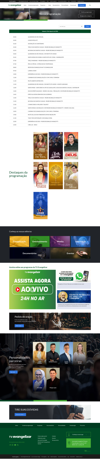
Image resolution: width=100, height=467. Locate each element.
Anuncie (54, 438)
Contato (54, 436)
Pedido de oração (41, 438)
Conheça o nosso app (77, 434)
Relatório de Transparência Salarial (44, 442)
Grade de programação (33, 5)
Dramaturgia (73, 5)
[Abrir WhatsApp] (97, 463)
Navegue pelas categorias (86, 16)
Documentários (56, 5)
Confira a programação (86, 12)
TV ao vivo (82, 5)
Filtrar (87, 26)
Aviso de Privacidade (42, 440)
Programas (42, 5)
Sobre (25, 5)
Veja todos (12, 372)
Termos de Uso (55, 440)
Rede (50, 5)
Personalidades (64, 5)
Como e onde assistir (42, 436)
